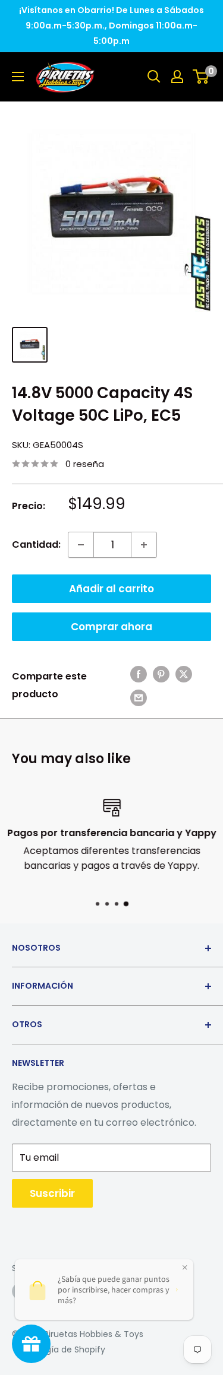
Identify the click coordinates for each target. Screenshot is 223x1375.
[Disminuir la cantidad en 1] (80, 544)
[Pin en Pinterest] (161, 673)
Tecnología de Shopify (58, 1349)
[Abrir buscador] (154, 76)
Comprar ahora (111, 627)
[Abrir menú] (18, 76)
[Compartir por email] (138, 697)
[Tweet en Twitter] (183, 673)
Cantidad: (36, 544)
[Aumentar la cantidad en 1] (143, 544)
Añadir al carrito (111, 589)
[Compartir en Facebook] (138, 673)
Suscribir (52, 1193)
